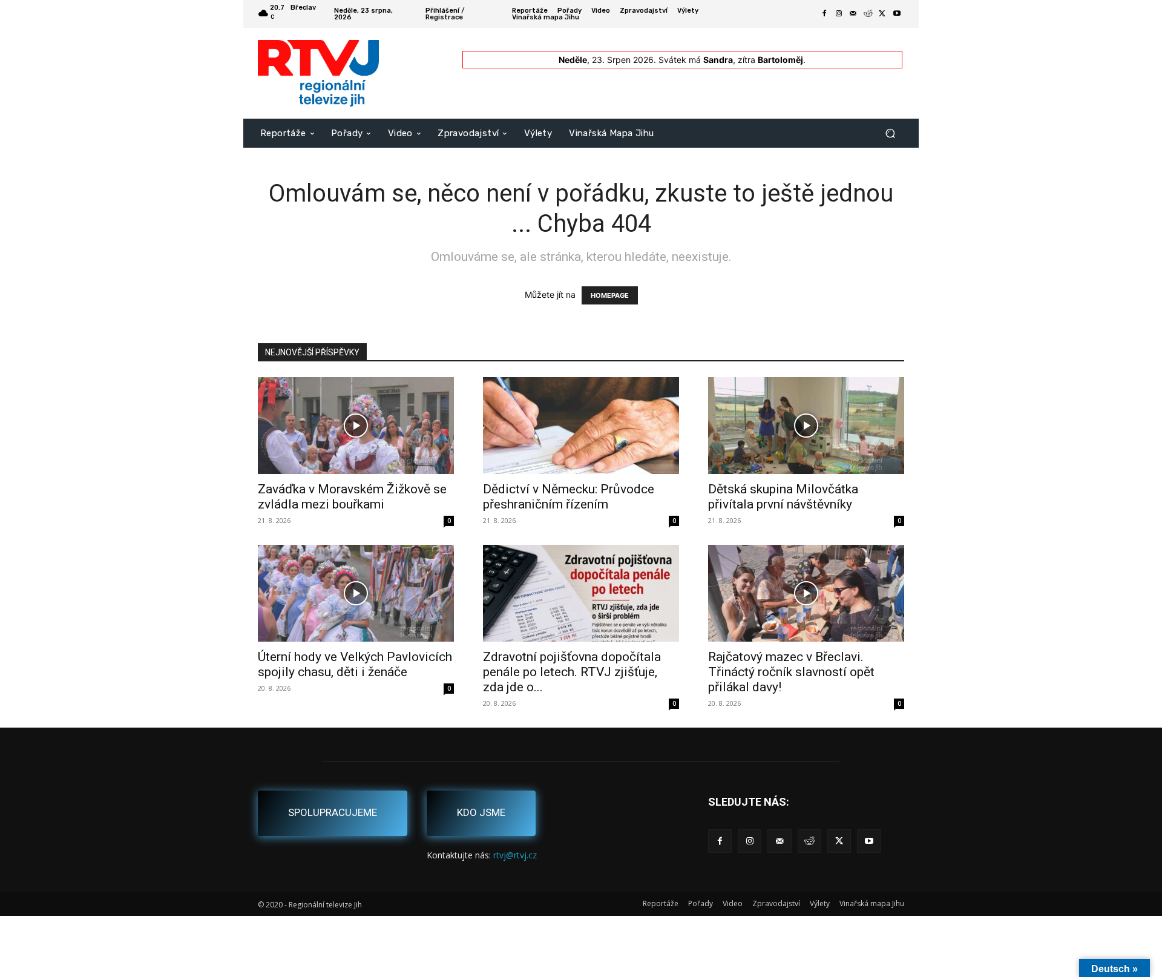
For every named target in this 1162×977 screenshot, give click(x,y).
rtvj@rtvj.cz (515, 855)
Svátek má (695, 59)
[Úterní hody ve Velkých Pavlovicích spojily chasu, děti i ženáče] (356, 593)
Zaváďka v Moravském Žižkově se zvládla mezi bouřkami (352, 497)
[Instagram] (839, 14)
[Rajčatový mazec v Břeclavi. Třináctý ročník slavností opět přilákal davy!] (806, 593)
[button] (890, 133)
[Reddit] (868, 14)
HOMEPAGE (610, 295)
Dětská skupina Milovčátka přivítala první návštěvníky (783, 497)
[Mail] (853, 14)
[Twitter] (882, 14)
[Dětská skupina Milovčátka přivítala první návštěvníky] (806, 425)
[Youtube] (897, 14)
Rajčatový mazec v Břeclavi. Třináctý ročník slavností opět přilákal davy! (791, 672)
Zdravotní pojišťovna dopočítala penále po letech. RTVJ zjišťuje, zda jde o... (572, 672)
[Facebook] (824, 14)
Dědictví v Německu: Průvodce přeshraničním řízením (568, 497)
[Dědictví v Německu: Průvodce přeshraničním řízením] (581, 425)
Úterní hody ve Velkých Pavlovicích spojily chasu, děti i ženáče (355, 664)
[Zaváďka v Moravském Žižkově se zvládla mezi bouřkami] (356, 425)
